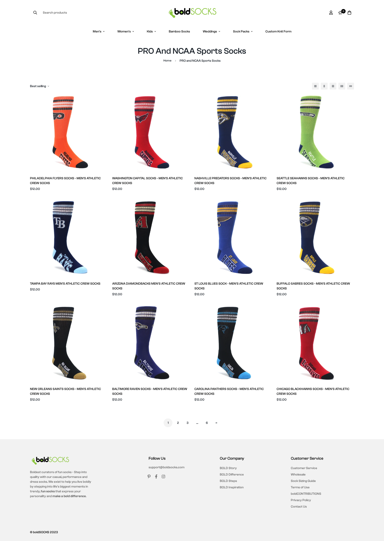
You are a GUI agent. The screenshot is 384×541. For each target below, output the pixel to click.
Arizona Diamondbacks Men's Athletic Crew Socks (148, 286)
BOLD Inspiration (232, 487)
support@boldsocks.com (166, 467)
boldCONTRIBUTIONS (306, 494)
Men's (97, 31)
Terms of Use (300, 487)
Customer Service (304, 468)
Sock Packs (241, 31)
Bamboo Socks (179, 31)
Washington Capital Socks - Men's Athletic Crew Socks (147, 180)
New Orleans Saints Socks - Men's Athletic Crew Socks (65, 391)
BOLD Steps (228, 481)
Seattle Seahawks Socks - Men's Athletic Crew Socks (311, 180)
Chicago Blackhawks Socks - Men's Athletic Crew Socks (313, 391)
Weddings (210, 31)
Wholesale (298, 474)
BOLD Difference (232, 474)
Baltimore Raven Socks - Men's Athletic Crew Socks (149, 391)
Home (167, 60)
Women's (124, 31)
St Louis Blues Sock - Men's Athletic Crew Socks (228, 286)
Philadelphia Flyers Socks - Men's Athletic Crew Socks (65, 180)
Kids (150, 31)
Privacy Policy (301, 500)
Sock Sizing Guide (303, 481)
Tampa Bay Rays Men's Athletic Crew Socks (65, 283)
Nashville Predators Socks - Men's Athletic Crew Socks (230, 180)
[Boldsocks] (192, 12)
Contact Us (299, 506)
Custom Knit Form (278, 31)
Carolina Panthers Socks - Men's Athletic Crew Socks (229, 391)
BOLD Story (228, 468)
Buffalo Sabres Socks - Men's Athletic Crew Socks (313, 286)
